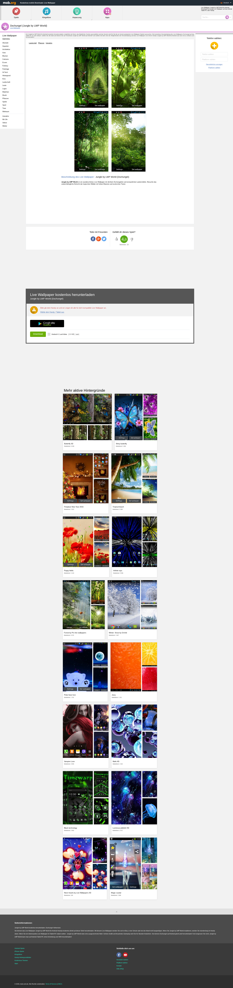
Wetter (4, 126)
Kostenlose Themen (21, 960)
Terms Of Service (51, 984)
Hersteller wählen (122, 960)
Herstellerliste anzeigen (214, 64)
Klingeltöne (18, 954)
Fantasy (5, 66)
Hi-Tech (5, 72)
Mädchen (5, 92)
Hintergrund (6, 75)
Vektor (4, 123)
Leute (4, 85)
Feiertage (5, 69)
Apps (16, 963)
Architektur (6, 49)
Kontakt (118, 966)
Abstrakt (5, 43)
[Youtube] (126, 957)
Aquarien (5, 46)
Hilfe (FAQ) (120, 969)
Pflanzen (5, 98)
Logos (4, 89)
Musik (4, 95)
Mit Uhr (5, 119)
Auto (4, 53)
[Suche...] (228, 17)
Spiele (4, 102)
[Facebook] (119, 957)
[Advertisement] (13, 169)
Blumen (5, 56)
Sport (4, 105)
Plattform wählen (214, 68)
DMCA (60, 984)
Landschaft (6, 82)
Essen (4, 62)
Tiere (4, 108)
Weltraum (5, 111)
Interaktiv (5, 116)
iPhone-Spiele (19, 951)
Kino (4, 79)
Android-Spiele (20, 948)
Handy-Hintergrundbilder (23, 957)
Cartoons (5, 59)
